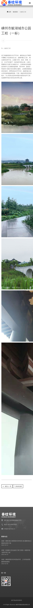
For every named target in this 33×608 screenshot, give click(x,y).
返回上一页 (7, 486)
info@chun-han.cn (9, 529)
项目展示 (15, 12)
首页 (9, 12)
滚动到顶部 (18, 486)
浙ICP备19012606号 (16, 600)
